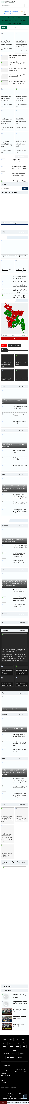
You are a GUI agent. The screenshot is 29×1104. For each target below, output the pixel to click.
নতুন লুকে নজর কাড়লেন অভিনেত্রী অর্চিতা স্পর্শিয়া (18, 561)
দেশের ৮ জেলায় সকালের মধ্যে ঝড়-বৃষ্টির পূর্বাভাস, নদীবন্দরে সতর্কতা (19, 736)
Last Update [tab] (7, 156)
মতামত (10, 20)
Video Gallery (7, 990)
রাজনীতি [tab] (10, 345)
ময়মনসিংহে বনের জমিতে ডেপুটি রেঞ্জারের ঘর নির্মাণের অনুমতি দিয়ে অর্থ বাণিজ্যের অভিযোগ (20, 511)
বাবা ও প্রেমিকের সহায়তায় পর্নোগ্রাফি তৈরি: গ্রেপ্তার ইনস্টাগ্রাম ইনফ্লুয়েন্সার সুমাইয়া (20, 496)
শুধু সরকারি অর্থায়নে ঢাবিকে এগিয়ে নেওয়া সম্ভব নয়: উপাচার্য (17, 69)
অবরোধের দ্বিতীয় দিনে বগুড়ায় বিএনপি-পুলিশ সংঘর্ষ (19, 1017)
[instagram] (27, 2)
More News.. (22, 232)
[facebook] (24, 2)
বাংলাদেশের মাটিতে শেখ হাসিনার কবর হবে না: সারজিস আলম (21, 98)
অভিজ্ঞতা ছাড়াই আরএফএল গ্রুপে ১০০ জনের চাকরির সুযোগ (21, 818)
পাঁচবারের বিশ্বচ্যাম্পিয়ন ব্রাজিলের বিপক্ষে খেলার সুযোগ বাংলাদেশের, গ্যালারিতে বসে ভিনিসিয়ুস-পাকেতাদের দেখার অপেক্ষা (14, 583)
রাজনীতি (13, 17)
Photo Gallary (7, 986)
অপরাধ (3, 20)
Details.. (21, 660)
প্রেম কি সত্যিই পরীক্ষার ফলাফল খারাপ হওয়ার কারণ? (20, 286)
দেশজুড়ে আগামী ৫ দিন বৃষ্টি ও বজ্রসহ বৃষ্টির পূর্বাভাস (12, 729)
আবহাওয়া (4, 715)
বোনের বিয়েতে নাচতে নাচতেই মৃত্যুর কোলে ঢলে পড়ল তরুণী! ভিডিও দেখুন (19, 996)
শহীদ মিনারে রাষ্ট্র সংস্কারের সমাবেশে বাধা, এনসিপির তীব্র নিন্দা (21, 120)
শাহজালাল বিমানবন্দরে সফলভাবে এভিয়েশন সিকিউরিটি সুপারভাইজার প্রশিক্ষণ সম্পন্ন (21, 43)
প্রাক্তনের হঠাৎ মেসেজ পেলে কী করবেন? (6, 270)
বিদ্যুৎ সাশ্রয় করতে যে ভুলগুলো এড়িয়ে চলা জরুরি (14, 256)
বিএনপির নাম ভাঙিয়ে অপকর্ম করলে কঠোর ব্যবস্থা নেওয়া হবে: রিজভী (21, 144)
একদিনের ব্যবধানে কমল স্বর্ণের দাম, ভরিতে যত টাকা (13, 401)
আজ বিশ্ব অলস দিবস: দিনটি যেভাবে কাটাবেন (20, 291)
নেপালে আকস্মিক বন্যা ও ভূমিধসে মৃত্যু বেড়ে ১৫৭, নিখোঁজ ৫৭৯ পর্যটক (13, 540)
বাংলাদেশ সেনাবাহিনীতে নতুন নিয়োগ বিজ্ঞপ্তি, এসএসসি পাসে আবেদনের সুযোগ (7, 819)
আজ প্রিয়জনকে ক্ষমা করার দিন (9, 709)
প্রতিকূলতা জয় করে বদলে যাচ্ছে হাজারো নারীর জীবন (19, 296)
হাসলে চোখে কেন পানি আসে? (20, 281)
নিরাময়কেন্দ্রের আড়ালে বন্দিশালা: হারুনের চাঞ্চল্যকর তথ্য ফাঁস (20, 503)
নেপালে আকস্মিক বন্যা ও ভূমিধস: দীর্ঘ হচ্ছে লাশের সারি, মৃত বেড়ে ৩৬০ (18, 75)
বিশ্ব (26, 17)
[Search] (26, 5)
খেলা (16, 17)
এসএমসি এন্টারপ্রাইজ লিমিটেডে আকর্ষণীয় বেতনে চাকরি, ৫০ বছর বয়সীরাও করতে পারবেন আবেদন (6, 837)
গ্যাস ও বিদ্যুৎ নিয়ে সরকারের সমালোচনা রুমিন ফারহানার (17, 56)
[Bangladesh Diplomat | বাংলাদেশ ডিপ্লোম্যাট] (11, 12)
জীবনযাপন (16, 20)
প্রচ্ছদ (3, 17)
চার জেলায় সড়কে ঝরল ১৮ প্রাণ (21, 378)
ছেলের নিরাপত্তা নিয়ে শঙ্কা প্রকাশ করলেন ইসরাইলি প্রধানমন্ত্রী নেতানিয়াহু (19, 554)
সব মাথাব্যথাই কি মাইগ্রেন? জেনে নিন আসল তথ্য (20, 277)
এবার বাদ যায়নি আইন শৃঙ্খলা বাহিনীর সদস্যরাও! (19, 1010)
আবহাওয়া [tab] (17, 345)
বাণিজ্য (6, 20)
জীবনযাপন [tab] (4, 350)
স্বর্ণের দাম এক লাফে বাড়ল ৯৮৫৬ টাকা (19, 414)
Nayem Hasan (22, 1098)
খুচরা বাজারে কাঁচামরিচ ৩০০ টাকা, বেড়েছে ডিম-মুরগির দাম (20, 407)
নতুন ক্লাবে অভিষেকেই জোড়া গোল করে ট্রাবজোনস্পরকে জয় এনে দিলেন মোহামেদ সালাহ (19, 598)
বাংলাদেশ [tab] (4, 345)
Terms (19, 23)
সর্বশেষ (6, 17)
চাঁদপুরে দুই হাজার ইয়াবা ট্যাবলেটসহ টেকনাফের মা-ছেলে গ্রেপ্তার (19, 591)
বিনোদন (19, 17)
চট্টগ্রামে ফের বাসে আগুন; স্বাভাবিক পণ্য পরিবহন (18, 1025)
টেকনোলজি (6, 520)
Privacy (25, 20)
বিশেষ (9, 17)
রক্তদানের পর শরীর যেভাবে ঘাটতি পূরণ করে (21, 270)
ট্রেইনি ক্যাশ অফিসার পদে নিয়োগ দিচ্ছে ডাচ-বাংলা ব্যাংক (6, 855)
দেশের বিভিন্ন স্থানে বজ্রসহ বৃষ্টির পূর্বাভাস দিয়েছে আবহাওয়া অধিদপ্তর (19, 743)
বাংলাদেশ (23, 17)
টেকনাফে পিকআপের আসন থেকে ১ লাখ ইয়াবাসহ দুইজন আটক (6, 43)
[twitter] (25, 2)
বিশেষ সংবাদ (5, 526)
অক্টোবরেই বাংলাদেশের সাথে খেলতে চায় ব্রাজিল (19, 605)
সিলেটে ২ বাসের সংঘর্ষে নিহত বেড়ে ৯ (21, 363)
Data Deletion (12, 23)
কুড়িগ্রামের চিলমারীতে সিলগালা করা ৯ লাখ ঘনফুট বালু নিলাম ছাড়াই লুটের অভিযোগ (18, 63)
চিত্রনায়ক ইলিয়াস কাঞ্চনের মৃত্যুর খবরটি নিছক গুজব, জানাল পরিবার (20, 546)
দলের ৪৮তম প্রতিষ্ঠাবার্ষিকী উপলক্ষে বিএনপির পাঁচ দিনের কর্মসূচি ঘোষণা (6, 120)
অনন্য (21, 20)
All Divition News (9, 300)
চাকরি (13, 20)
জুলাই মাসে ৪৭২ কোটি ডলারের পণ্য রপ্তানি (19, 422)
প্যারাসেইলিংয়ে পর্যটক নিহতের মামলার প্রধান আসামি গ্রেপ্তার (7, 364)
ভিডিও (13, 1053)
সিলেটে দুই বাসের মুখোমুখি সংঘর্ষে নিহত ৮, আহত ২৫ (6, 378)
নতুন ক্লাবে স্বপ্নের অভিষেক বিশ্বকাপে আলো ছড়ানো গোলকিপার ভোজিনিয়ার (17, 82)
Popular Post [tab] (21, 156)
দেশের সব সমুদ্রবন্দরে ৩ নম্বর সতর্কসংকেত (19, 750)
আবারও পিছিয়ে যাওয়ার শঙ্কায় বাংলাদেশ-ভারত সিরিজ (21, 684)
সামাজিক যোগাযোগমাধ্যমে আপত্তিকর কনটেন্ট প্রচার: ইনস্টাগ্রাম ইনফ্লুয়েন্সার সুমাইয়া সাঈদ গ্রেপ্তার (13, 488)
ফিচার (4, 237)
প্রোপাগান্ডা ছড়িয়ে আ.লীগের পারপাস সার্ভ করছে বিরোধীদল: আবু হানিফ (6, 144)
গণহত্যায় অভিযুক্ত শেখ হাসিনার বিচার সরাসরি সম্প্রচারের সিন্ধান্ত (20, 1002)
